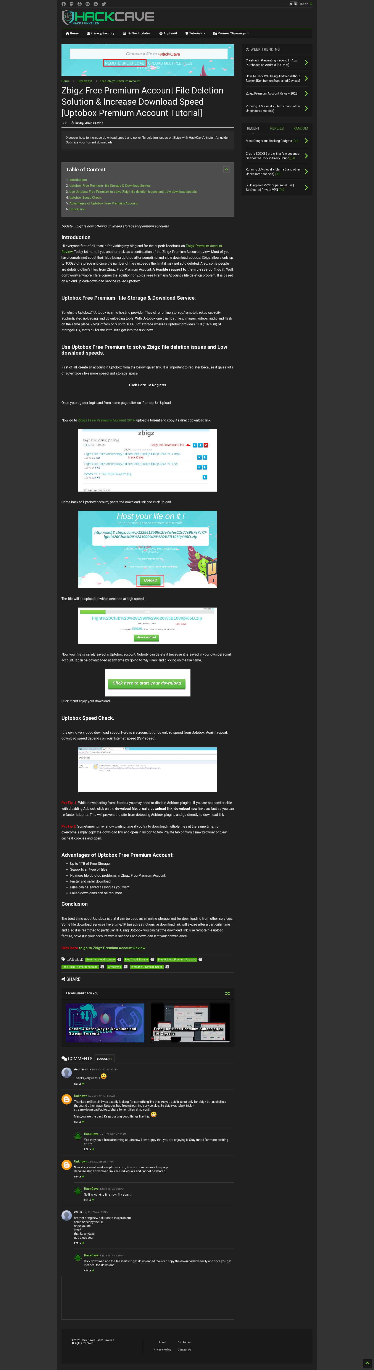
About (162, 1342)
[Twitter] (104, 4)
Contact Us (184, 1349)
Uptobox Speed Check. (86, 197)
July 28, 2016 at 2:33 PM (112, 1255)
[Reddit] (96, 4)
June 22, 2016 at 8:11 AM (100, 1162)
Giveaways (85, 81)
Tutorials (195, 33)
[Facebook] (63, 4)
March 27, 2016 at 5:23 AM (113, 1134)
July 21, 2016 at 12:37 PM (95, 1212)
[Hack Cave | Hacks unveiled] (108, 23)
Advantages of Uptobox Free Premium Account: (103, 203)
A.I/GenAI (170, 33)
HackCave (91, 1134)
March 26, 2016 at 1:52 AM (101, 1096)
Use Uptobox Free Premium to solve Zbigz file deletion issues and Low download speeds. (133, 192)
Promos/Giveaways (231, 33)
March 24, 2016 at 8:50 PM (105, 1069)
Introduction (78, 180)
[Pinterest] (87, 4)
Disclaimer (184, 1342)
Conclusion (77, 209)
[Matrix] (79, 4)
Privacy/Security (102, 33)
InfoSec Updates (138, 33)
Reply (77, 1083)
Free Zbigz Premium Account (120, 81)
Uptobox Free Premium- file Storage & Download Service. (110, 186)
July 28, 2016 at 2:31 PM (112, 1189)
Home (74, 33)
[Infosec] (72, 4)
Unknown (80, 1096)
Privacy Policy (162, 1349)
